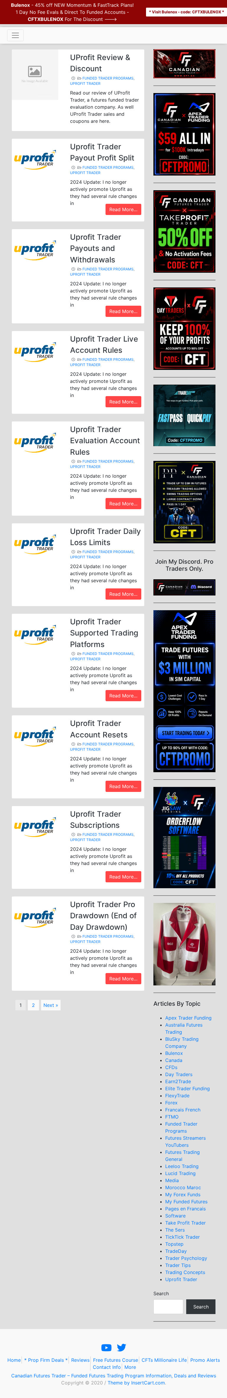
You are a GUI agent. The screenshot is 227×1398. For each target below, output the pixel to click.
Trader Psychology (186, 1258)
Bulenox (174, 1053)
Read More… (123, 209)
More (130, 1367)
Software (175, 1216)
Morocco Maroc (183, 1187)
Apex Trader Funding (188, 1018)
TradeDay (176, 1251)
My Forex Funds (182, 1194)
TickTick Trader (182, 1237)
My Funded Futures (186, 1202)
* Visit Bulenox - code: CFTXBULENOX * (186, 11)
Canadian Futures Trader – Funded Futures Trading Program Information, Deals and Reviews (113, 1376)
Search (161, 1293)
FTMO (172, 1117)
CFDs (171, 1067)
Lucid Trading (180, 1173)
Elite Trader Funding (187, 1088)
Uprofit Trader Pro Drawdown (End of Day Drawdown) (103, 916)
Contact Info (107, 1367)
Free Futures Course (115, 1360)
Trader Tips (178, 1265)
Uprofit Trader (85, 83)
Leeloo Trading (182, 1166)
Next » (50, 1005)
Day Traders (178, 1074)
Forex (171, 1103)
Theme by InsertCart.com (136, 1383)
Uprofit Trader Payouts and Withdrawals (95, 248)
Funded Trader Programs (108, 78)
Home (14, 1360)
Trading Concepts (185, 1272)
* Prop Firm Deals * (46, 1360)
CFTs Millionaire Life (164, 1360)
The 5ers (175, 1230)
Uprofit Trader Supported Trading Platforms (104, 633)
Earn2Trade (178, 1081)
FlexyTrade (177, 1095)
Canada (173, 1060)
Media (172, 1180)
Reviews (80, 1360)
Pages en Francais (185, 1209)
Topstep (174, 1244)
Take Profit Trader (185, 1223)
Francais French (182, 1110)
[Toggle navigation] (15, 35)
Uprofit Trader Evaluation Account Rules (105, 440)
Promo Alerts (205, 1360)
